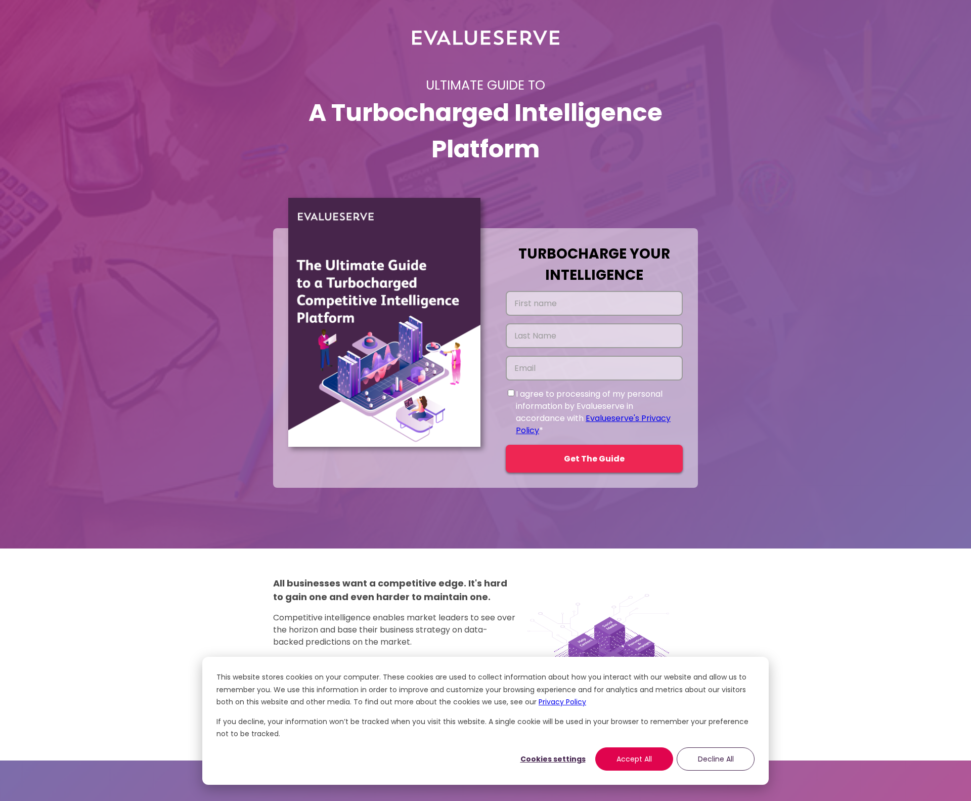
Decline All (716, 759)
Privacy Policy (562, 702)
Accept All (634, 759)
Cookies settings (553, 759)
